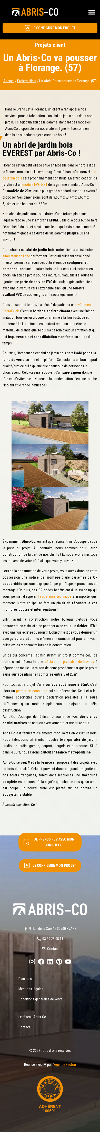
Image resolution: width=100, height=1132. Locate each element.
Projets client (50, 45)
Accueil (8, 81)
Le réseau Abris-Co (32, 1017)
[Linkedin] (50, 961)
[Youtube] (68, 961)
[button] (91, 12)
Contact (24, 1027)
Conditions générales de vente (40, 999)
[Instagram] (32, 961)
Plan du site (26, 979)
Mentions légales (30, 989)
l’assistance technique (55, 596)
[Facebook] (41, 961)
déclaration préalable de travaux (69, 662)
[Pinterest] (59, 961)
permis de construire (31, 691)
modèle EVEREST (34, 185)
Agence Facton (65, 1065)
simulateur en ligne (16, 256)
